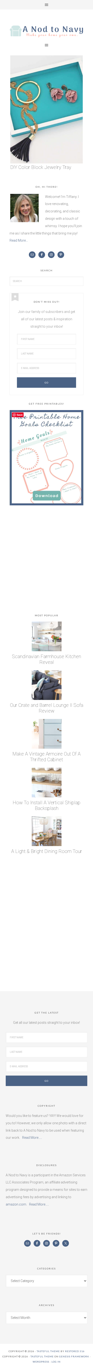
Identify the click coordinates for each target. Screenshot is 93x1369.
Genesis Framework (74, 1356)
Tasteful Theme (42, 1356)
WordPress (41, 1361)
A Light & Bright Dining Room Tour (46, 851)
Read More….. (32, 1137)
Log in (56, 1361)
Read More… (19, 240)
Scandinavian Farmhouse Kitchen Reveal (46, 659)
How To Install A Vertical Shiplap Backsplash (46, 805)
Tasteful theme (48, 1351)
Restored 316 (75, 1351)
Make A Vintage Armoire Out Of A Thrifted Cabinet (46, 756)
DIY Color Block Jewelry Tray (40, 167)
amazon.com (16, 1204)
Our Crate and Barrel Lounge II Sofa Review (46, 708)
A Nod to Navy (46, 31)
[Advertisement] (46, 560)
